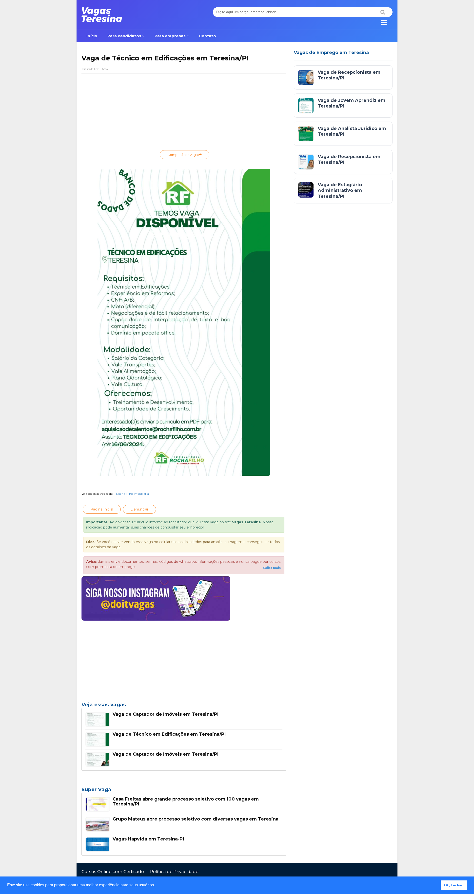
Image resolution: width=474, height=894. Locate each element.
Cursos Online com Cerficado (112, 871)
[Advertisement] (183, 113)
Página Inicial (101, 509)
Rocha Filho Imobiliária (132, 493)
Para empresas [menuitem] (170, 36)
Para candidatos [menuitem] (124, 36)
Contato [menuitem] (207, 36)
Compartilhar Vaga (182, 155)
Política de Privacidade (174, 871)
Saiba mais (272, 568)
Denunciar (139, 509)
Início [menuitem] (92, 36)
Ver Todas (183, 791)
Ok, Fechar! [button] (454, 885)
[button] (156, 885)
